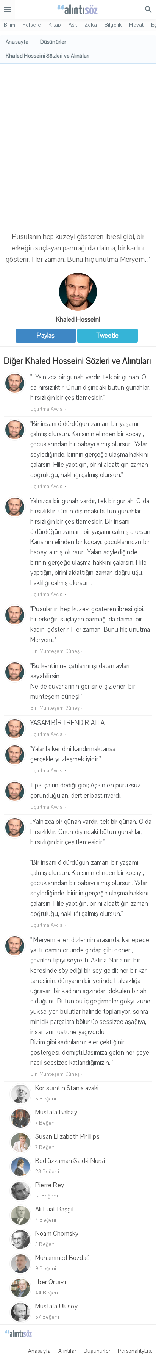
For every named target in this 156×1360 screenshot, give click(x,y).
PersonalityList (135, 1351)
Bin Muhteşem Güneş (55, 651)
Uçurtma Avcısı (47, 409)
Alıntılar (67, 1351)
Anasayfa (39, 1351)
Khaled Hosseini (78, 319)
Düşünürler (97, 1351)
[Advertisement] (78, 145)
